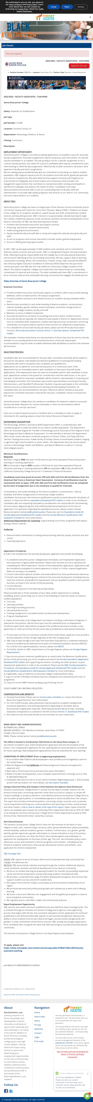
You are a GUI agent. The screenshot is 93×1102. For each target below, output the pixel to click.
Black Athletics (22, 1099)
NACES (61, 646)
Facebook (6, 1091)
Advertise (38, 1029)
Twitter (11, 1091)
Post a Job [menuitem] (38, 1041)
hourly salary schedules (51, 697)
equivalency (35, 500)
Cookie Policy (23, 9)
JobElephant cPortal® (64, 1043)
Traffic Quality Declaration (30, 10)
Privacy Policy (31, 4)
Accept (53, 7)
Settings (81, 7)
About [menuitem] (37, 1020)
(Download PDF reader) (52, 500)
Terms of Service (15, 4)
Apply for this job (79, 65)
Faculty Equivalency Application (74, 659)
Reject (67, 7)
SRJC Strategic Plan (12, 853)
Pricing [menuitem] (37, 1024)
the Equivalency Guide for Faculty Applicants (35, 668)
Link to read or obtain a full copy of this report (43, 807)
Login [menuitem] (36, 1037)
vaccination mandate (58, 782)
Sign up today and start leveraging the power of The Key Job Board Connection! (72, 1054)
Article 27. (63, 711)
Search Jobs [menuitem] (39, 1016)
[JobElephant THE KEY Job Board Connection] (72, 1007)
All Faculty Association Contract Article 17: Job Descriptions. (43, 330)
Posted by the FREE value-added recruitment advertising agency (22, 994)
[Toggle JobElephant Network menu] (46, 17)
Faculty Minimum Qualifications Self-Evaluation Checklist (29, 671)
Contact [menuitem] (38, 1033)
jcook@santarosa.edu (35, 512)
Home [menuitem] (37, 1012)
